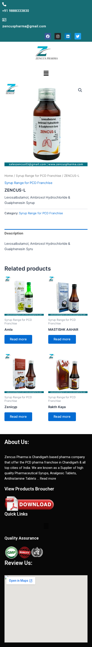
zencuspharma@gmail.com (24, 26)
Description (13, 233)
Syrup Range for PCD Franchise (38, 175)
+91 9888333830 (15, 11)
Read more (18, 339)
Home (8, 175)
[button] (46, 73)
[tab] (46, 233)
